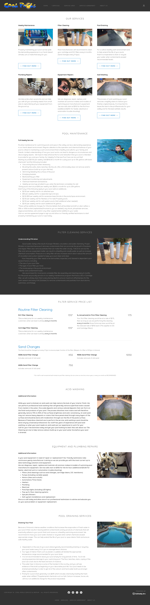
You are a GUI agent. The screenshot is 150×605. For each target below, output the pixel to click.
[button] (144, 6)
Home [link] (46, 5)
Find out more (30, 66)
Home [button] (57, 600)
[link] (20, 5)
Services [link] (56, 5)
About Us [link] (104, 5)
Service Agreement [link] (87, 5)
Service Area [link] (69, 5)
